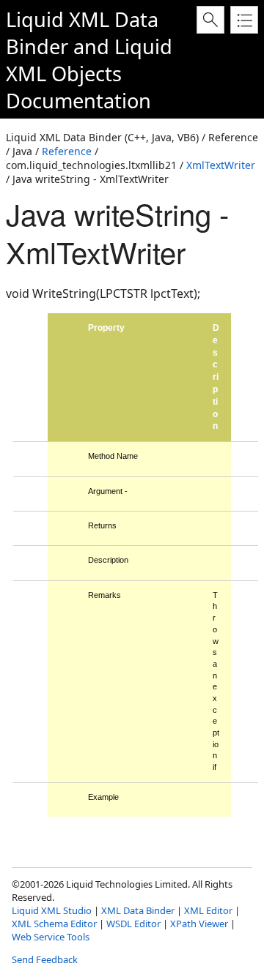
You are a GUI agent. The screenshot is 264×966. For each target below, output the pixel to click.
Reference (67, 151)
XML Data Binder (138, 910)
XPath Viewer (199, 923)
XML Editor (208, 910)
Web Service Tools (50, 936)
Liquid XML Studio (52, 910)
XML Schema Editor (54, 923)
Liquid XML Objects (89, 60)
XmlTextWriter (220, 165)
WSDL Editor (133, 923)
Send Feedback (45, 959)
